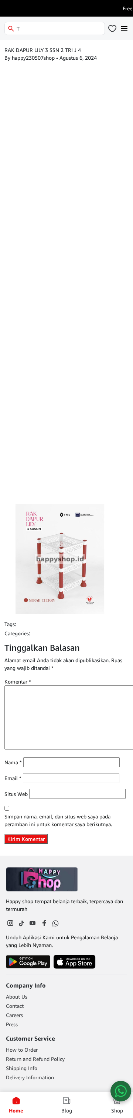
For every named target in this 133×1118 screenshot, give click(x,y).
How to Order (22, 1050)
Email (12, 778)
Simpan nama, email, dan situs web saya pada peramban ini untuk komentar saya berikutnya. (58, 820)
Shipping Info (21, 1068)
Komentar (17, 681)
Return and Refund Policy (35, 1059)
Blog (66, 1110)
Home (16, 1110)
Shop (117, 1110)
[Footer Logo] (43, 879)
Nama (13, 762)
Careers (14, 1015)
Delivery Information (30, 1077)
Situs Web (16, 794)
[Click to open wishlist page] (112, 28)
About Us (16, 996)
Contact (15, 1006)
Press (12, 1024)
